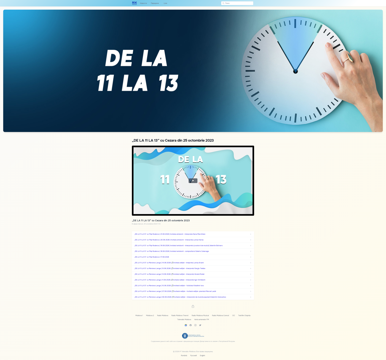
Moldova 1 (139, 315)
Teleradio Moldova (184, 319)
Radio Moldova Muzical (200, 315)
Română (184, 355)
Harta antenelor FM (201, 319)
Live (165, 3)
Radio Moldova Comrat (220, 315)
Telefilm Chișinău (244, 315)
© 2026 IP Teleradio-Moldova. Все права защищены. (193, 351)
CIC (233, 315)
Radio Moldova (162, 315)
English (202, 355)
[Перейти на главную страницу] (134, 3)
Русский (193, 355)
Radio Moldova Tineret (179, 315)
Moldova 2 (150, 315)
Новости (143, 3)
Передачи (155, 3)
